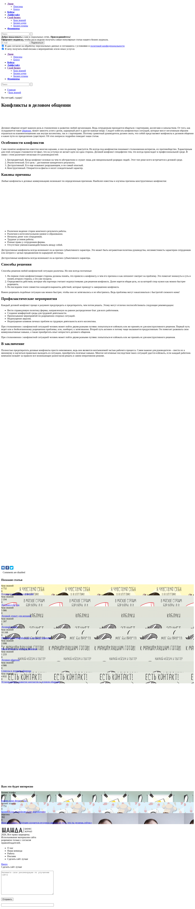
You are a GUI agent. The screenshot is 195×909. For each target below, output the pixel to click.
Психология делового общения (17, 594)
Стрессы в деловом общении (16, 671)
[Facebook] (7, 568)
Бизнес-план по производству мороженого (23, 811)
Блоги (16, 9)
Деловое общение (10, 660)
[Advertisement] (92, 118)
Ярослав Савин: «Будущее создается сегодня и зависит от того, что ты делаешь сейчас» (46, 822)
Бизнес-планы (20, 25)
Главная (11, 89)
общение (26, 130)
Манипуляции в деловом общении (19, 649)
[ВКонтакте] (3, 568)
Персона (17, 57)
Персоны (18, 6)
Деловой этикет (9, 627)
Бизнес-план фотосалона (14, 800)
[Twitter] (11, 568)
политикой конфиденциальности (107, 46)
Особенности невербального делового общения (26, 638)
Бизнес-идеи (19, 23)
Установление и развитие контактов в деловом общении (30, 682)
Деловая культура (10, 605)
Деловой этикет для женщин (16, 616)
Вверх (4, 864)
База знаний (19, 20)
